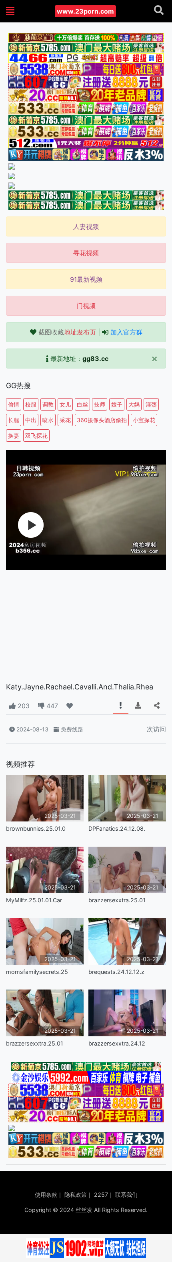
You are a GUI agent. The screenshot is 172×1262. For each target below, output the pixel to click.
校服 (30, 404)
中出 (30, 420)
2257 (101, 1194)
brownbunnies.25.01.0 (36, 828)
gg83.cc (95, 359)
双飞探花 (36, 435)
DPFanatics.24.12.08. (116, 828)
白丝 (82, 404)
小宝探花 (144, 420)
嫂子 (116, 404)
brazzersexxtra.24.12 (116, 1043)
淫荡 (151, 404)
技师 (99, 404)
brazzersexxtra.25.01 (117, 900)
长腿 (13, 420)
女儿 (65, 404)
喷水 (48, 420)
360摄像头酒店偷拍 (102, 420)
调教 (48, 404)
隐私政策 (75, 1194)
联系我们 (126, 1194)
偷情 (13, 404)
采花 (65, 420)
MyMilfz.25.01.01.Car (34, 900)
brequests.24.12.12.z (116, 971)
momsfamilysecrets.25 (37, 971)
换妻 (13, 435)
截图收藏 (67, 332)
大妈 (134, 404)
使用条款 (46, 1194)
